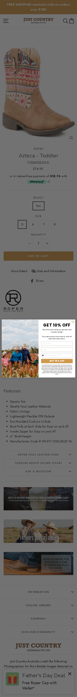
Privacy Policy (67, 372)
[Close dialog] (73, 321)
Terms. (56, 374)
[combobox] (44, 355)
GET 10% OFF (56, 360)
